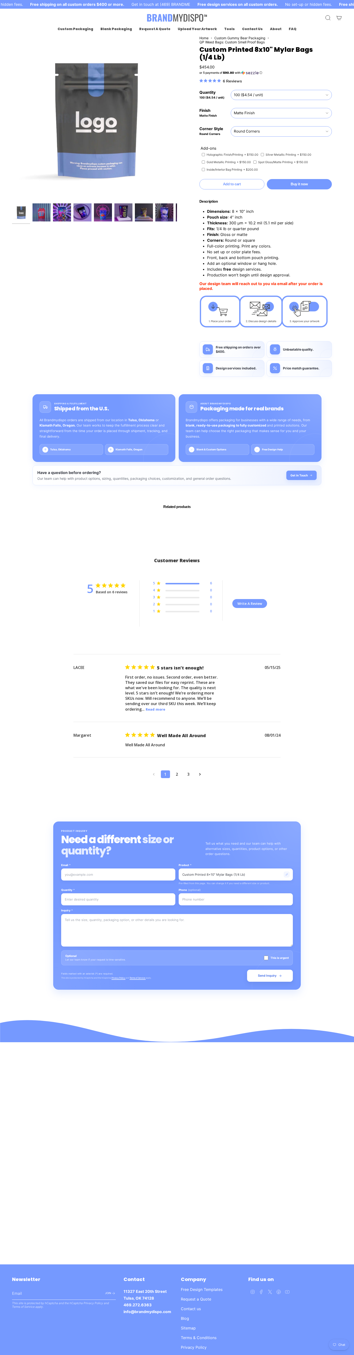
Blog (185, 1318)
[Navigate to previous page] (153, 774)
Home (204, 38)
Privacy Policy (118, 978)
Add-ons (208, 148)
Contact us (191, 1308)
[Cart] (339, 18)
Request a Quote (196, 1299)
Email (66, 865)
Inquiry (67, 910)
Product (185, 865)
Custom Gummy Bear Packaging (239, 38)
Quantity (68, 890)
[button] (75, 29)
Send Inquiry (267, 975)
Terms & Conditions (198, 1337)
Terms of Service (138, 978)
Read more (155, 709)
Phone (190, 890)
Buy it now (299, 184)
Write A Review (249, 603)
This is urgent (279, 958)
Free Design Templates (202, 1289)
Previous (12, 118)
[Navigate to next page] (200, 774)
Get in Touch (299, 475)
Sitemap (188, 1328)
